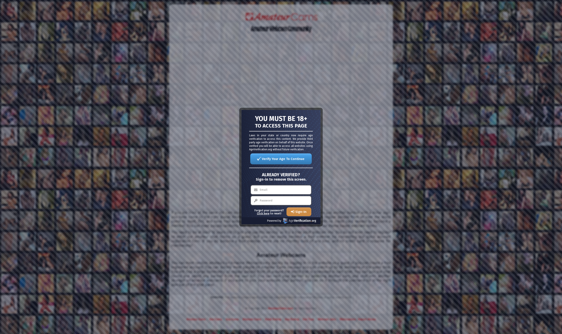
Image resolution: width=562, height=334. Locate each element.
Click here (263, 213)
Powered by (274, 220)
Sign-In (300, 212)
